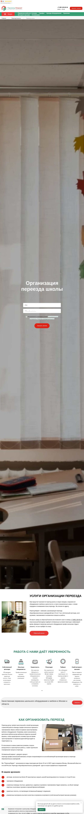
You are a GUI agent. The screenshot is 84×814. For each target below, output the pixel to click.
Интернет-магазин (24, 15)
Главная (4, 18)
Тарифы (41, 13)
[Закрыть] (81, 803)
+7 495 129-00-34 (63, 7)
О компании (36, 15)
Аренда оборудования (53, 13)
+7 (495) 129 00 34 (76, 619)
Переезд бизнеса (16, 18)
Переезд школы (30, 18)
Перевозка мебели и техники (27, 13)
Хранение (66, 13)
